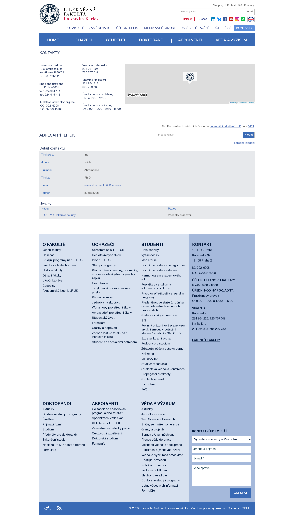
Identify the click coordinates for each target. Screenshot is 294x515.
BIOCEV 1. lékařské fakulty (58, 215)
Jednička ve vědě (153, 414)
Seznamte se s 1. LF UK (108, 250)
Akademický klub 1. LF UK (60, 290)
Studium (48, 429)
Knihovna (147, 353)
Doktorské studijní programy (62, 414)
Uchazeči (82, 40)
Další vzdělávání (194, 28)
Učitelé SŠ (222, 28)
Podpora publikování (155, 470)
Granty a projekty (153, 429)
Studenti (115, 40)
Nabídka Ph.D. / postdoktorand (64, 445)
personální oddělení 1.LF (225, 126)
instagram (237, 19)
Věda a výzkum (231, 40)
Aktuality (48, 409)
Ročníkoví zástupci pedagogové (163, 265)
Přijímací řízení (52, 424)
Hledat (249, 11)
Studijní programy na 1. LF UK (63, 260)
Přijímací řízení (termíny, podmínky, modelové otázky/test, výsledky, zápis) (115, 274)
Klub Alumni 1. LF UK (106, 423)
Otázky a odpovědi (104, 328)
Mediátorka (149, 260)
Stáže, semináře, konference (160, 424)
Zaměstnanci (100, 28)
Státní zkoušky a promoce (159, 315)
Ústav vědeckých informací (159, 485)
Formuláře (98, 323)
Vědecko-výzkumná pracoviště (162, 455)
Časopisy (49, 285)
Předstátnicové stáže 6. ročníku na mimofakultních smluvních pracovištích (162, 306)
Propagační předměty (156, 374)
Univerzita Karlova (85, 21)
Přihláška (187, 19)
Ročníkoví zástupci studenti (159, 270)
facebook (225, 19)
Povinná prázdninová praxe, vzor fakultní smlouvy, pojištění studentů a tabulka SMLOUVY (163, 329)
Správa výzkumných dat (157, 434)
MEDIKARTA (149, 359)
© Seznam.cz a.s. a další (245, 102)
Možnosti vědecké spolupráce (161, 445)
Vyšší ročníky (150, 255)
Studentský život (103, 317)
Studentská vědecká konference (163, 369)
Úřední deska (127, 28)
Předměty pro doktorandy (60, 434)
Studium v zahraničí (154, 364)
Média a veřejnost (160, 28)
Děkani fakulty (52, 275)
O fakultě (75, 28)
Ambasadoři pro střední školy (112, 312)
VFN (251, 126)
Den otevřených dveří (106, 255)
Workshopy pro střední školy (111, 307)
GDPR (246, 508)
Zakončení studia (54, 439)
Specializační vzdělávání (108, 418)
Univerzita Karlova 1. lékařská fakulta (163, 508)
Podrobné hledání (243, 143)
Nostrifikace (100, 283)
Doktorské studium (105, 438)
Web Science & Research (158, 419)
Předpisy (218, 5)
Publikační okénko (153, 465)
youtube (231, 19)
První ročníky (150, 250)
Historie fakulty (53, 270)
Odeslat (240, 493)
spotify (243, 19)
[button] (190, 78)
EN (250, 21)
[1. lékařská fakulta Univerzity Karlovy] (69, 12)
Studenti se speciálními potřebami (114, 342)
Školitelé (48, 419)
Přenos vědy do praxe (156, 439)
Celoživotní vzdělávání (107, 433)
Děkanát (48, 255)
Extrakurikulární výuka (156, 338)
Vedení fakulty (52, 250)
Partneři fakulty (206, 340)
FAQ (144, 389)
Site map (47, 508)
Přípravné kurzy (102, 297)
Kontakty (249, 5)
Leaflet (233, 102)
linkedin (213, 19)
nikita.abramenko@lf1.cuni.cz (102, 185)
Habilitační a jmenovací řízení (160, 450)
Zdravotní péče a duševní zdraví (162, 348)
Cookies (233, 508)
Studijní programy (104, 265)
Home (53, 40)
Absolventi (190, 40)
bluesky (219, 19)
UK (227, 5)
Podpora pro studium (155, 343)
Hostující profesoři (153, 460)
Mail (233, 5)
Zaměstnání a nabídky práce (111, 428)
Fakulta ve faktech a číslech (61, 265)
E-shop (203, 19)
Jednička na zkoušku (106, 302)
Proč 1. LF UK (101, 260)
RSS (59, 508)
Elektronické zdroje (154, 475)
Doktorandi (151, 40)
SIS (240, 5)
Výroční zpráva (52, 280)
